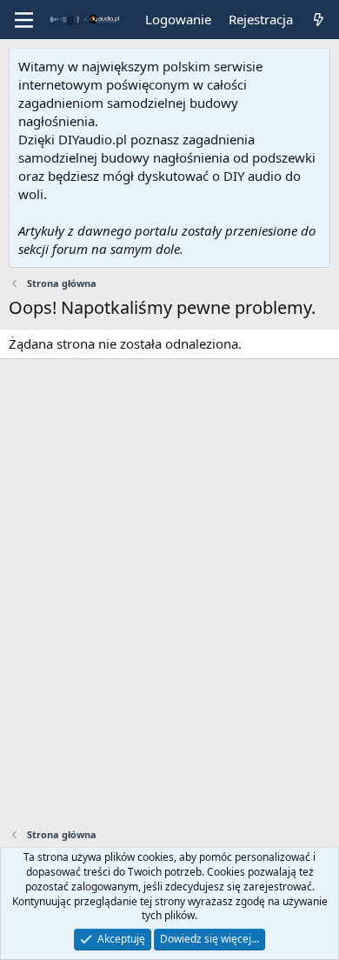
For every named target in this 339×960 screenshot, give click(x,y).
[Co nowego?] (319, 19)
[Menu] (23, 20)
